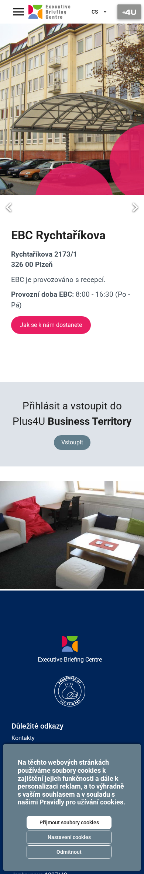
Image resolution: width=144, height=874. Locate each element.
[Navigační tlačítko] (129, 11)
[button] (9, 207)
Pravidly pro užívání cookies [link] (81, 802)
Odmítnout (69, 852)
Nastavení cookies (69, 837)
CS (95, 12)
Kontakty (23, 737)
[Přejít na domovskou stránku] (49, 11)
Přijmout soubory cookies (69, 822)
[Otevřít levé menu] (18, 11)
